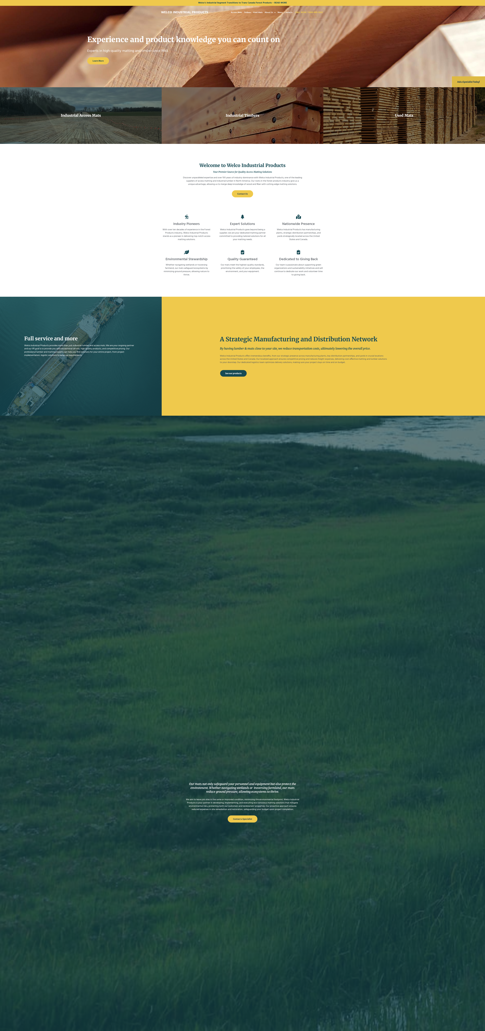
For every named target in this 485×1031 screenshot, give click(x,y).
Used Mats (258, 12)
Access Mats (236, 12)
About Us (269, 12)
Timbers (247, 12)
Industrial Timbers (242, 115)
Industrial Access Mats (81, 115)
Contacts (289, 12)
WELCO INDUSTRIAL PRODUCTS (184, 12)
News (280, 12)
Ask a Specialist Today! (468, 81)
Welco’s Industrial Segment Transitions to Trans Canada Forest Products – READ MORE (242, 3)
